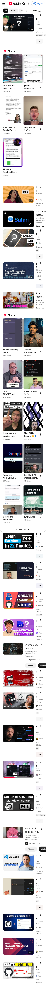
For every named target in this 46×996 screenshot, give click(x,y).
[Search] (23, 3)
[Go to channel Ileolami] (37, 952)
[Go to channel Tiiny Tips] (37, 633)
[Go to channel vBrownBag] (37, 684)
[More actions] (19, 86)
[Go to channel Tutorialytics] (37, 867)
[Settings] (28, 3)
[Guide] (3, 3)
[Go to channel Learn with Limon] (37, 927)
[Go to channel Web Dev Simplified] (37, 546)
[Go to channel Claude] (37, 892)
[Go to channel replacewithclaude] (37, 576)
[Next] (26, 10)
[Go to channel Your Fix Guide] (37, 976)
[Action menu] (40, 15)
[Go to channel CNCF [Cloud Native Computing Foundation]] (36, 276)
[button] (26, 659)
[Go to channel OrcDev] (37, 739)
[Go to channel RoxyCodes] (37, 200)
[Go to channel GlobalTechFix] (37, 605)
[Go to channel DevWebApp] (37, 808)
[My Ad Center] (41, 645)
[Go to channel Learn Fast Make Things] (37, 28)
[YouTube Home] (14, 3)
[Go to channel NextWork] (37, 706)
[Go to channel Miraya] (37, 775)
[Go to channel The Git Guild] (37, 243)
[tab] (5, 11)
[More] (39, 41)
